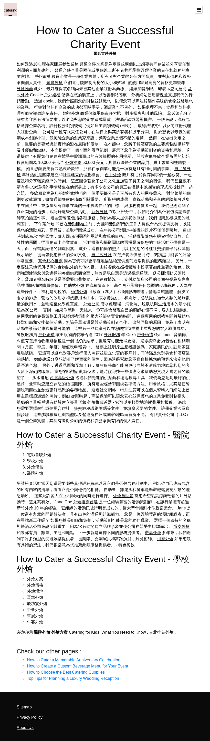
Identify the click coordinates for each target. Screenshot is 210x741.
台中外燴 (113, 175)
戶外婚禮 (42, 76)
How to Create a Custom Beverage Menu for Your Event (77, 666)
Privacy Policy (30, 717)
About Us (25, 727)
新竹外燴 (99, 212)
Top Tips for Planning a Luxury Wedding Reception (73, 678)
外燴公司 (91, 304)
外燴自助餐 (123, 496)
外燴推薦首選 (99, 402)
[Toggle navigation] (199, 10)
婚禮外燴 (71, 113)
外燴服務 (112, 334)
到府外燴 (165, 539)
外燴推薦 (25, 89)
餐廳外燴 (54, 82)
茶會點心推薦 (50, 261)
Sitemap (24, 707)
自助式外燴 (101, 255)
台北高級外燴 (62, 377)
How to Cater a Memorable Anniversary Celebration (73, 660)
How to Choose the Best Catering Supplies (66, 672)
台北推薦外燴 (161, 632)
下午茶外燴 (44, 224)
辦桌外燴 (181, 526)
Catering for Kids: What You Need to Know (107, 632)
